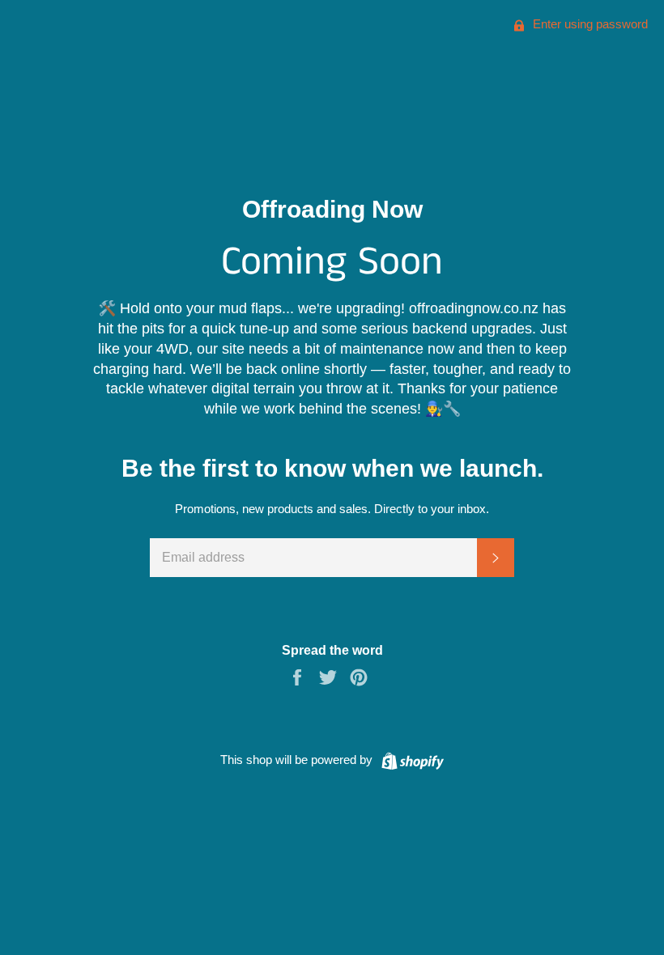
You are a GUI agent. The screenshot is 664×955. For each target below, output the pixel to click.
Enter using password (589, 24)
